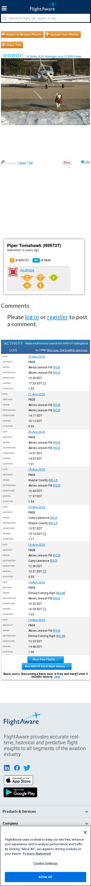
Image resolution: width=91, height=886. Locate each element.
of (42, 260)
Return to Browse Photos (24, 34)
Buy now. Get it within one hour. (67, 350)
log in (32, 316)
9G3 (56, 367)
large (22, 163)
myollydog (27, 270)
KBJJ (53, 480)
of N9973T (20, 260)
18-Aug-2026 (36, 469)
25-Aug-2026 (36, 356)
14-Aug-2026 (36, 582)
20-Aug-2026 (36, 432)
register (57, 316)
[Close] (85, 832)
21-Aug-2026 (36, 394)
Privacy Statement (37, 853)
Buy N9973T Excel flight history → (46, 666)
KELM (60, 593)
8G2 (53, 518)
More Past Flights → (45, 659)
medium (11, 163)
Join (57, 677)
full (31, 163)
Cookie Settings (45, 863)
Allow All (45, 877)
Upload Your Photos (64, 34)
